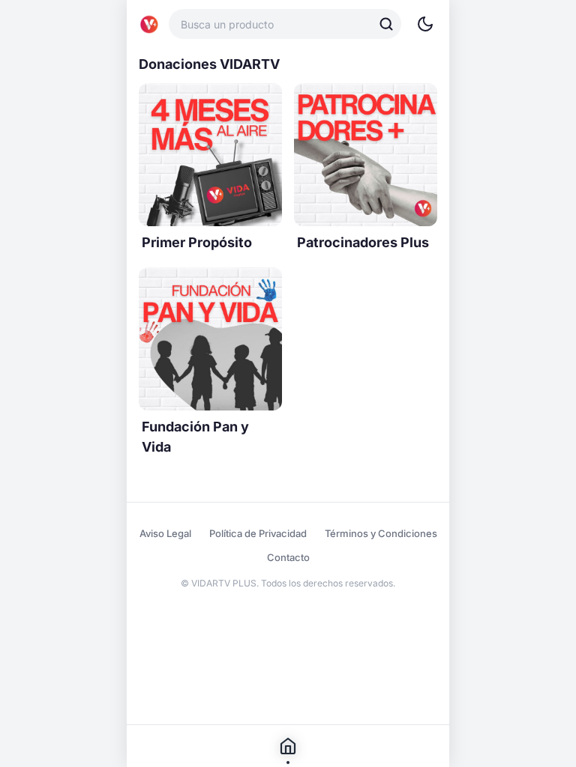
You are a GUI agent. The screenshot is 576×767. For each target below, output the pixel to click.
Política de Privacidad (258, 533)
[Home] (149, 23)
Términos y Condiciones (381, 533)
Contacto (288, 557)
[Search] (386, 24)
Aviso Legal (165, 533)
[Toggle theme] (425, 24)
